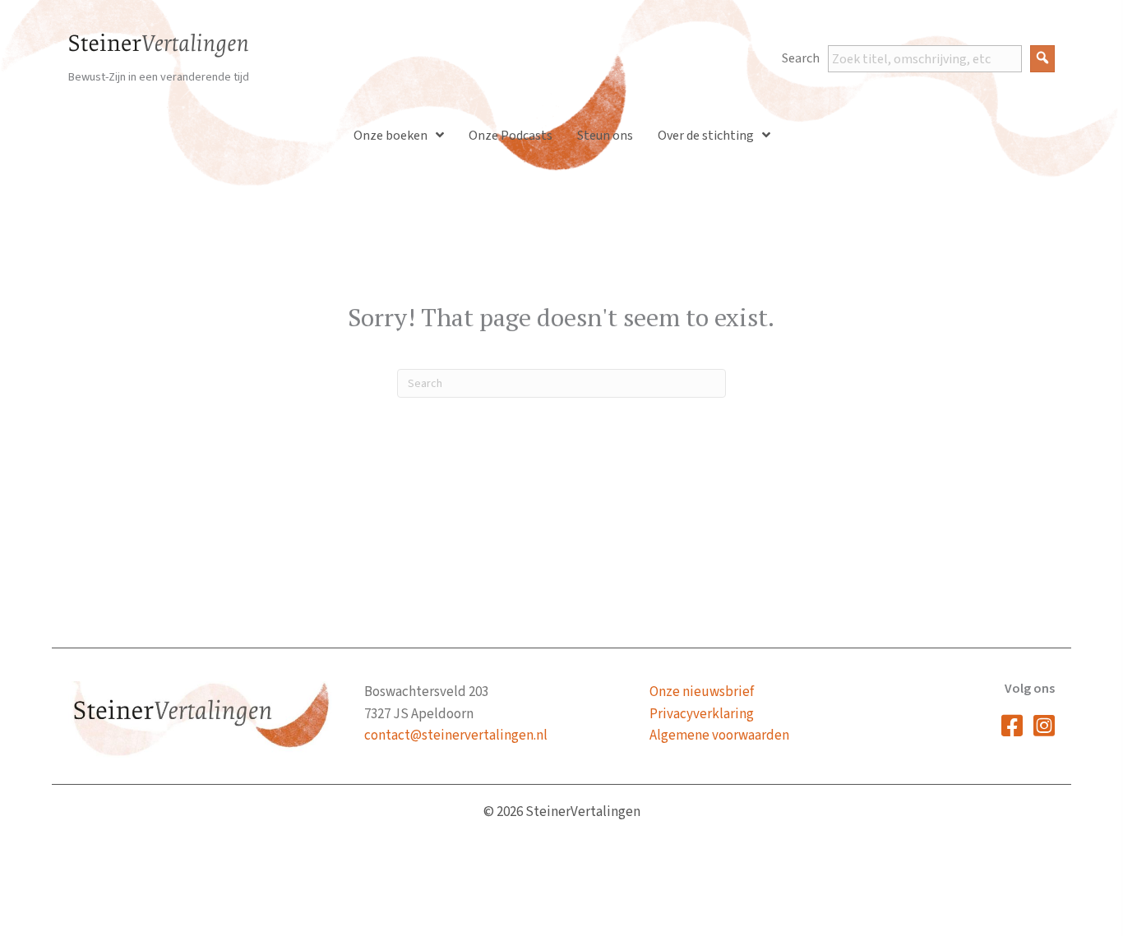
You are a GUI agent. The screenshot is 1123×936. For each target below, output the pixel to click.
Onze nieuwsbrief (701, 692)
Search (801, 58)
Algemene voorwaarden (719, 735)
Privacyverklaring (701, 714)
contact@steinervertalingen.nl (456, 735)
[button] (1042, 58)
